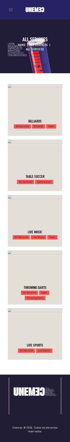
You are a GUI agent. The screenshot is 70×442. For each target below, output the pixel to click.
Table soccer (35, 176)
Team (51, 126)
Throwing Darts (35, 287)
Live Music (35, 232)
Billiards (35, 121)
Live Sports (35, 345)
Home (21, 45)
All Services (39, 45)
